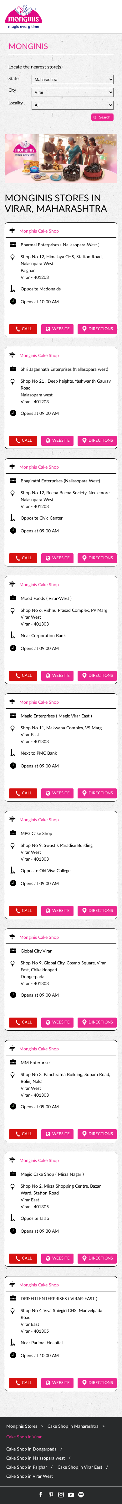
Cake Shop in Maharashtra (73, 1426)
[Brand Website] (81, 1494)
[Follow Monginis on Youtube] (71, 1494)
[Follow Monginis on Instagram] (61, 1494)
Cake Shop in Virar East (80, 1467)
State (14, 78)
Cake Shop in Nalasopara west (35, 1458)
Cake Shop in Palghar (26, 1467)
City (12, 90)
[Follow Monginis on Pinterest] (51, 1494)
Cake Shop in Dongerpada (31, 1449)
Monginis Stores (22, 1426)
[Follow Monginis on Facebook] (41, 1494)
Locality (15, 103)
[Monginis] (23, 16)
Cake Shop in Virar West (29, 1476)
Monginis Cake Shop (39, 231)
